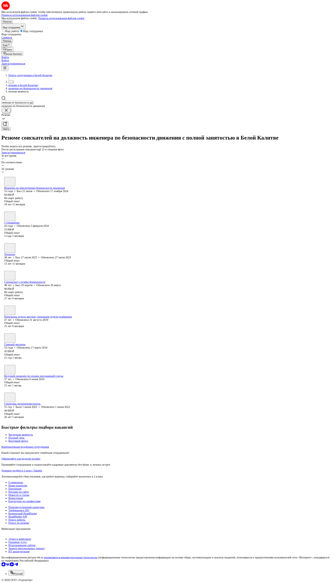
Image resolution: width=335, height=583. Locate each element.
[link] (7, 49)
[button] (5, 57)
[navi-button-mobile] (4, 68)
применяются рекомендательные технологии (70, 557)
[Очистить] (6, 110)
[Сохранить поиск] (4, 124)
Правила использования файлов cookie (61, 18)
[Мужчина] (9, 181)
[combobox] (17, 102)
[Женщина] (9, 369)
